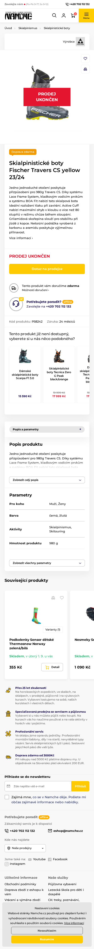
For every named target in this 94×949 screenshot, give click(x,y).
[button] (54, 15)
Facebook (60, 859)
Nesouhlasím (47, 930)
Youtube (39, 859)
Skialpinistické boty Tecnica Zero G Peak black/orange (59, 374)
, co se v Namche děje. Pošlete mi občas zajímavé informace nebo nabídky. (48, 799)
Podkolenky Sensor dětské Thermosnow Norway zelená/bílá (31, 644)
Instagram (17, 863)
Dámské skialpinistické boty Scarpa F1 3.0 (25, 374)
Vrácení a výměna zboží (22, 900)
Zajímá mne (21, 797)
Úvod (8, 28)
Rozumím (47, 939)
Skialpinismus (27, 28)
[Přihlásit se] (63, 15)
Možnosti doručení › (35, 290)
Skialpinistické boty (57, 28)
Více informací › (21, 238)
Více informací (74, 923)
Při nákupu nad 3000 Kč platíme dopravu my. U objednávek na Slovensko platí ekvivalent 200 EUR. (49, 761)
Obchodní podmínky (20, 884)
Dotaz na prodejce (47, 269)
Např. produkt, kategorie (33, 40)
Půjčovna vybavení (62, 884)
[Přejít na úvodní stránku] (18, 15)
